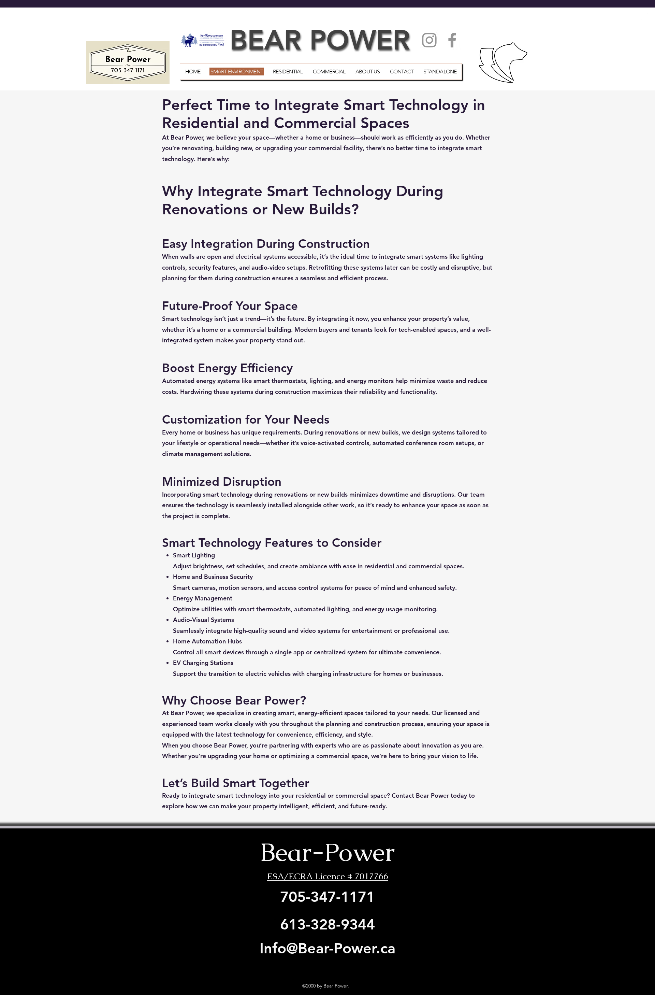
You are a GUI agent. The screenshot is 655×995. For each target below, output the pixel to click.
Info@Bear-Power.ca (327, 948)
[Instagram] (429, 40)
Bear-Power (327, 852)
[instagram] (644, 16)
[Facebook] (452, 40)
